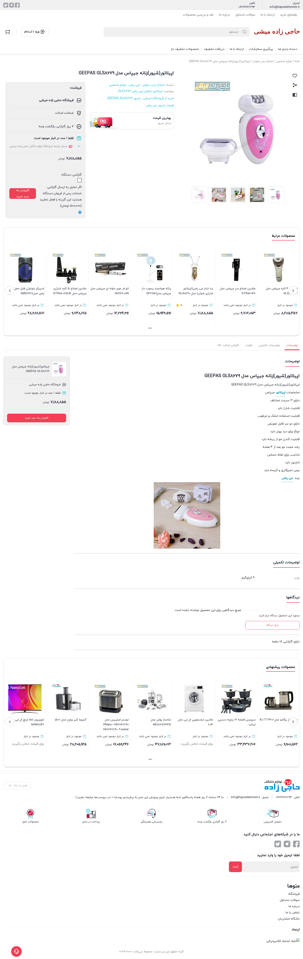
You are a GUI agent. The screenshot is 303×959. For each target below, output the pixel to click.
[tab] (292, 345)
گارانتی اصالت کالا (228, 345)
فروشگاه (294, 894)
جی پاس (134, 85)
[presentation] (293, 290)
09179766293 (246, 7)
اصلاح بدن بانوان (263, 61)
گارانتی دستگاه (71, 175)
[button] (154, 328)
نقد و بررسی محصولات (198, 15)
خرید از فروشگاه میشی (158, 98)
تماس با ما (292, 912)
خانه (297, 61)
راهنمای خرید (288, 15)
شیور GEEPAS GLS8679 (123, 98)
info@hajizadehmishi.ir (285, 7)
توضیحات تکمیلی (269, 345)
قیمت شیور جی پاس (160, 105)
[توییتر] (5, 5)
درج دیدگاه (272, 625)
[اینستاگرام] (11, 5)
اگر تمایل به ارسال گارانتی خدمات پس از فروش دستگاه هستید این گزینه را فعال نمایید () (61, 196)
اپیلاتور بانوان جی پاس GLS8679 (140, 91)
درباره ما (224, 15)
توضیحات (292, 345)
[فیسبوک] (17, 5)
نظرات (248, 345)
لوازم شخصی (284, 61)
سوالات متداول (245, 15)
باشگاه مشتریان (289, 919)
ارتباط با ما (268, 15)
